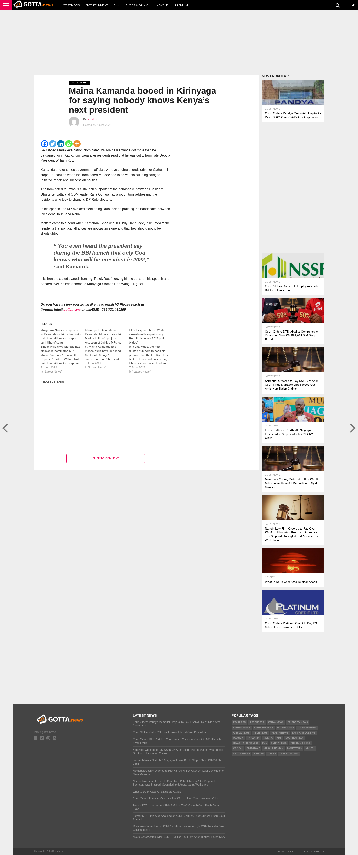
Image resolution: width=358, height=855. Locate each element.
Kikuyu (310, 748)
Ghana (272, 753)
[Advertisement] (179, 42)
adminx (92, 119)
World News (285, 727)
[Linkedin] (60, 143)
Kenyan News (241, 727)
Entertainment (97, 5)
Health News (279, 732)
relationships (307, 727)
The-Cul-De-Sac (300, 743)
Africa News (241, 732)
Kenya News (275, 722)
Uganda (238, 738)
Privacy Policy (286, 851)
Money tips (294, 748)
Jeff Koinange (289, 753)
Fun (117, 5)
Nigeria (268, 738)
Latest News (70, 5)
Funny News (279, 743)
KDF (279, 738)
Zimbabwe (253, 748)
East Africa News (303, 732)
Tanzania (253, 738)
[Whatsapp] (69, 143)
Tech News (260, 732)
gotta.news (72, 309)
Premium (181, 5)
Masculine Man (273, 748)
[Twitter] (52, 143)
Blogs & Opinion (138, 5)
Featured (239, 722)
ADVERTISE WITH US (312, 851)
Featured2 (257, 722)
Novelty (162, 5)
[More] (77, 143)
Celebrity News (297, 722)
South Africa (294, 738)
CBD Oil (238, 748)
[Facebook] (44, 143)
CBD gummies (241, 753)
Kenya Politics (263, 727)
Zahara (259, 753)
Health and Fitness (245, 743)
